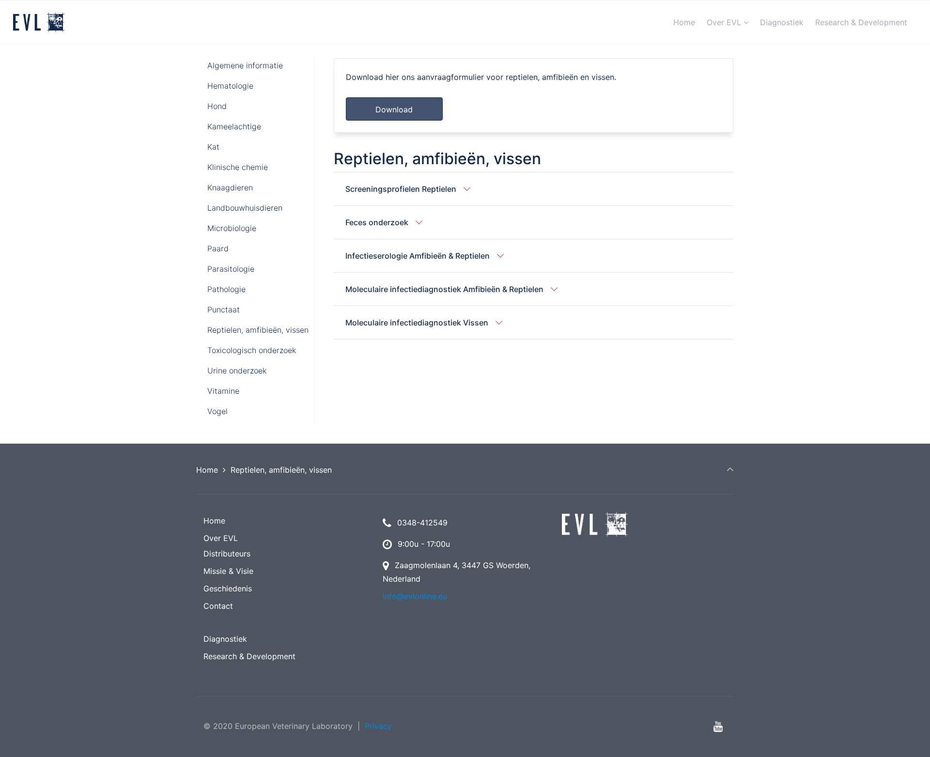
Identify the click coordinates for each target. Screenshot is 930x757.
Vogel (217, 411)
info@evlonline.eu (415, 596)
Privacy (378, 726)
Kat (213, 147)
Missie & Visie (228, 571)
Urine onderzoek (236, 370)
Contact (218, 606)
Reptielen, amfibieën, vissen (258, 330)
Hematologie (230, 86)
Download (394, 109)
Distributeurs (226, 553)
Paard (218, 248)
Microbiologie (231, 228)
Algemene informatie (245, 65)
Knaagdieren (230, 187)
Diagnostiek (225, 639)
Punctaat (223, 309)
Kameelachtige (234, 126)
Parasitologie (230, 269)
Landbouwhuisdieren (244, 208)
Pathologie (226, 289)
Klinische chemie (237, 167)
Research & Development (249, 656)
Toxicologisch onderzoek (251, 350)
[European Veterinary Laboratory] (38, 22)
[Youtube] (718, 726)
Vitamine (223, 391)
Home (207, 470)
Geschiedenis (227, 588)
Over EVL (220, 538)
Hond (217, 106)
